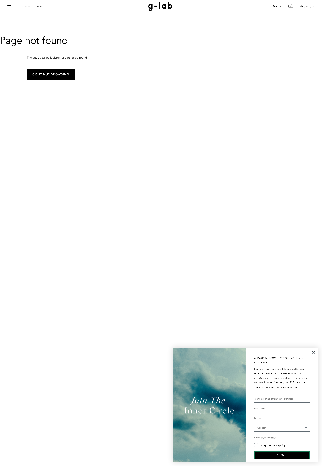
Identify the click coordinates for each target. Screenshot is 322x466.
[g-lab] (159, 6)
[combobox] (280, 427)
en (307, 6)
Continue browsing (50, 74)
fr (313, 6)
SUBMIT (282, 455)
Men (40, 6)
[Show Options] (306, 427)
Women (26, 6)
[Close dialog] (313, 352)
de (301, 6)
